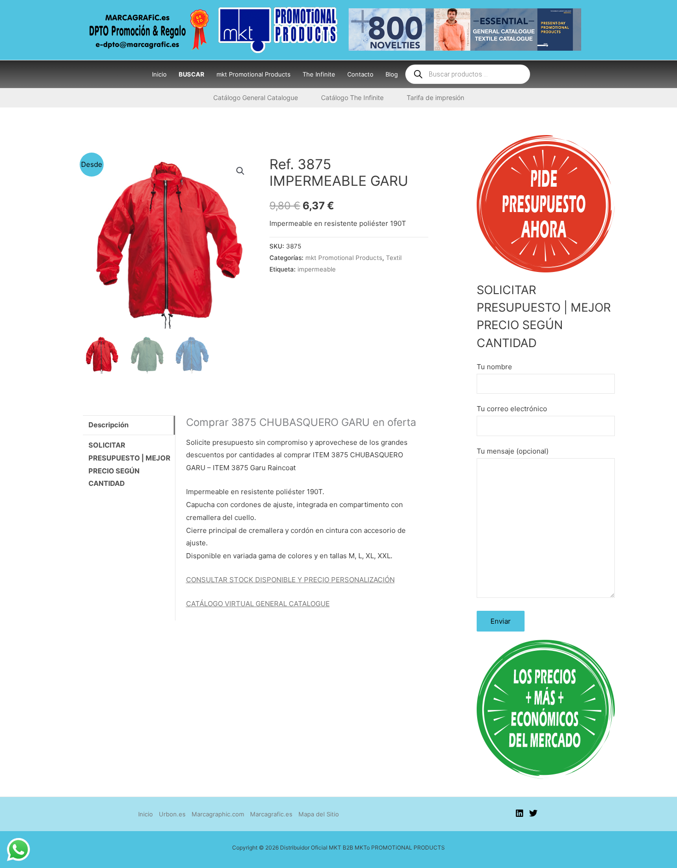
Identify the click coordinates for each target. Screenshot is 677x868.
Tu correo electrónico (512, 408)
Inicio (145, 814)
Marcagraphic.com (218, 814)
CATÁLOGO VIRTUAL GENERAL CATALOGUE (258, 603)
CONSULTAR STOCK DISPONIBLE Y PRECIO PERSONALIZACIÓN (290, 579)
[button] (240, 171)
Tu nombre (494, 366)
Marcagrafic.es (271, 814)
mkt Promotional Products (343, 257)
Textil (394, 257)
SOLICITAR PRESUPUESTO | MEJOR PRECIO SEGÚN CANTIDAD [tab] (129, 464)
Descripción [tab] (108, 424)
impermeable (317, 269)
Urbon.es (172, 814)
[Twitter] (533, 813)
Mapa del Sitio (318, 814)
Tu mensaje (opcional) (513, 451)
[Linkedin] (519, 813)
